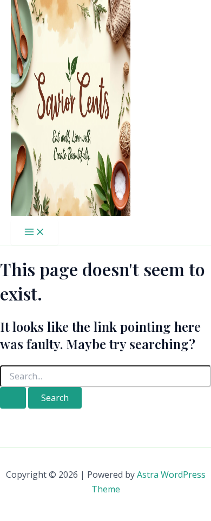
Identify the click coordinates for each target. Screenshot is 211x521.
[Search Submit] (13, 398)
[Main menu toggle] (34, 232)
